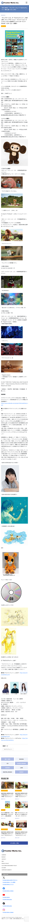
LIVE (21, 768)
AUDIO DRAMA (21, 763)
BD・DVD (7, 759)
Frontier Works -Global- (8, 890)
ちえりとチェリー (8, 749)
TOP (3, 8)
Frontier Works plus (7, 899)
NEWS (6, 8)
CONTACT (4, 859)
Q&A (3, 861)
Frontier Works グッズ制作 (9, 882)
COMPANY (4, 854)
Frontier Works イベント (8, 884)
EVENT (21, 772)
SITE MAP (4, 867)
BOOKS (21, 759)
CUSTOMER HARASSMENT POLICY (9, 865)
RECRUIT (4, 857)
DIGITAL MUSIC (7, 772)
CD (7, 763)
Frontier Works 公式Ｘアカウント (10, 880)
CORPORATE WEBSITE (7, 869)
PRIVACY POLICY (5, 863)
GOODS (7, 768)
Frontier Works (6, 897)
